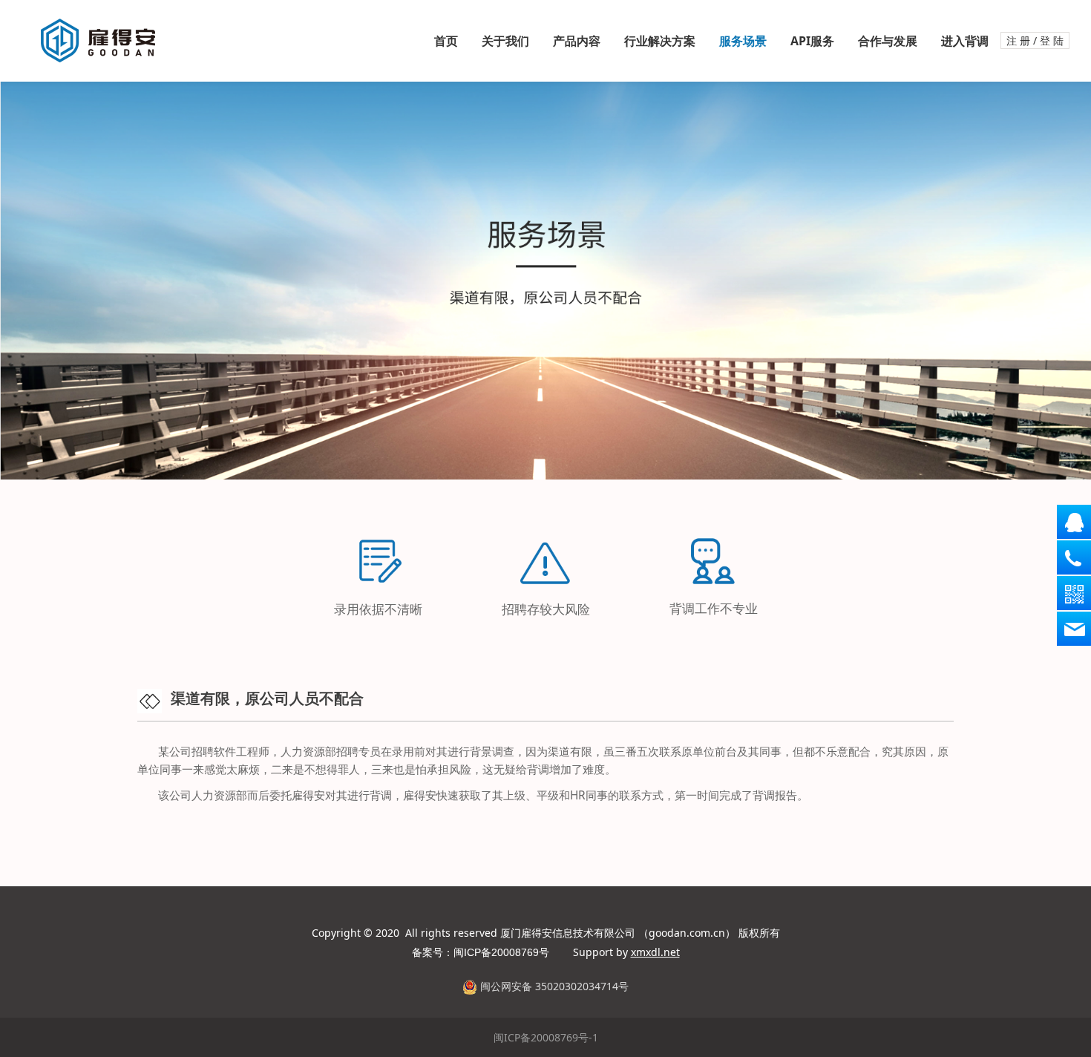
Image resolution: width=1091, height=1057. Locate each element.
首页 (446, 41)
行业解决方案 (659, 41)
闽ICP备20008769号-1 (546, 1037)
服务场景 (743, 41)
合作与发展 (887, 41)
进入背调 (965, 41)
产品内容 (576, 41)
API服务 (812, 41)
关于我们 (505, 41)
